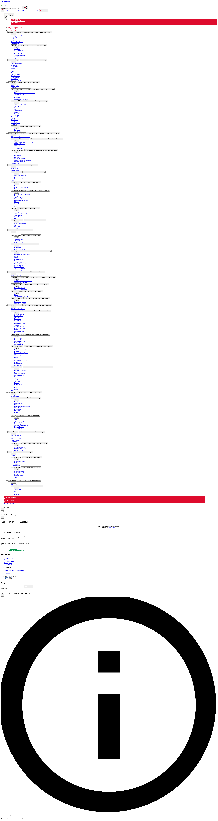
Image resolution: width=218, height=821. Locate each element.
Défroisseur (14, 441)
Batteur (16, 386)
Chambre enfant (15, 465)
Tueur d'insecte (15, 43)
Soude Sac (17, 322)
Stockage (14, 208)
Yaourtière (17, 381)
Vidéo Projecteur (15, 123)
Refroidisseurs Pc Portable (21, 200)
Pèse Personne (18, 422)
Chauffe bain (14, 56)
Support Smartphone (19, 161)
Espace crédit (7, 573)
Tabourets (17, 478)
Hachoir (16, 387)
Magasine (14, 126)
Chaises (16, 474)
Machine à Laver (15, 68)
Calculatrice (17, 203)
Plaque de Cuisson (16, 73)
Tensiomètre (17, 430)
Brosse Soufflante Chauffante (22, 406)
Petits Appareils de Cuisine (18, 309)
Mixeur (16, 389)
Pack (12, 390)
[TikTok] (8, 591)
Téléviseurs (14, 87)
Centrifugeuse (18, 365)
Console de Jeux (16, 235)
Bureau (16, 462)
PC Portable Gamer (19, 249)
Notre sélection (15, 24)
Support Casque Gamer (20, 268)
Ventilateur (14, 39)
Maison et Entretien (16, 435)
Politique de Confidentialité (11, 571)
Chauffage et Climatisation (18, 36)
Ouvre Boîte (17, 376)
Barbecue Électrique (19, 328)
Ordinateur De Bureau (20, 178)
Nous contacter (8, 564)
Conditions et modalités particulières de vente (16, 570)
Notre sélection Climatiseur (18, 21)
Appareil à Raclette (19, 331)
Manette (16, 256)
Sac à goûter (17, 226)
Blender (16, 383)
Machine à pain (18, 320)
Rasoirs (16, 412)
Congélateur (14, 66)
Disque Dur (17, 218)
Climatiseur (14, 37)
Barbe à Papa (17, 343)
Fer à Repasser (15, 440)
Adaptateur (17, 112)
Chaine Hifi (14, 121)
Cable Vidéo (17, 113)
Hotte (12, 71)
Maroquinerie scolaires (17, 220)
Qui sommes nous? (9, 558)
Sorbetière (17, 378)
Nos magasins (8, 563)
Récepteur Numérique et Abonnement (21, 89)
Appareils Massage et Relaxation (23, 421)
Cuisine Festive (15, 334)
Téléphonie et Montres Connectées (20, 137)
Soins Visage (17, 424)
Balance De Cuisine (19, 372)
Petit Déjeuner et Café (17, 346)
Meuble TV (14, 124)
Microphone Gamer (19, 265)
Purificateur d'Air (19, 450)
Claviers (16, 206)
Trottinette (17, 492)
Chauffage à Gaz (18, 50)
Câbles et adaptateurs (17, 298)
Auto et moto (15, 486)
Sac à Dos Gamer (19, 267)
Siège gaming (18, 270)
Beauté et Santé (15, 396)
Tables (16, 477)
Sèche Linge (14, 79)
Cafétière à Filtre (18, 356)
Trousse (16, 228)
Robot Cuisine (18, 384)
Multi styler (17, 407)
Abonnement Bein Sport (20, 99)
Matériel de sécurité (16, 284)
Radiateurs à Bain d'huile (21, 53)
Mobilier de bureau (16, 457)
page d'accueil (112, 527)
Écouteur (16, 157)
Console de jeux (18, 242)
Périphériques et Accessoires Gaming (21, 251)
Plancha (16, 329)
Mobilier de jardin (16, 467)
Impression (14, 182)
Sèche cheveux (18, 403)
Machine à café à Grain (20, 360)
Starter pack (17, 131)
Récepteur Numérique (20, 97)
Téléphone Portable (19, 144)
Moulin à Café (18, 362)
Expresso (16, 357)
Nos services (7, 560)
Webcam (16, 202)
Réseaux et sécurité (16, 275)
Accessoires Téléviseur (17, 101)
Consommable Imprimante (21, 187)
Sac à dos (16, 225)
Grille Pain (17, 354)
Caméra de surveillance (20, 289)
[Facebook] (2, 591)
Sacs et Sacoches (18, 197)
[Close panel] (2, 517)
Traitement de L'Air (16, 443)
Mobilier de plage (19, 472)
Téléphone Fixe (15, 163)
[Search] (25, 7)
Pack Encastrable (15, 76)
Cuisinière (13, 69)
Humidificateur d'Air (19, 448)
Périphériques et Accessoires (19, 190)
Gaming (13, 233)
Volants (16, 257)
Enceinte (13, 118)
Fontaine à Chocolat (19, 339)
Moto (15, 491)
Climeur (13, 40)
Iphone (16, 147)
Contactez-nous (16, 25)
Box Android (17, 96)
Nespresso (17, 359)
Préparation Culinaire (17, 367)
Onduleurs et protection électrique (20, 277)
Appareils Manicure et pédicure (22, 425)
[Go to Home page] (3, 5)
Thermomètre (18, 428)
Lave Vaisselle (15, 77)
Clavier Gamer (18, 260)
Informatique (14, 168)
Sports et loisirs (15, 484)
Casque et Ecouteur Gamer (21, 264)
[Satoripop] (30, 593)
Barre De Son (14, 120)
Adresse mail (4, 587)
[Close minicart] (2, 509)
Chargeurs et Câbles (19, 158)
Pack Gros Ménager (16, 80)
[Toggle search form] (2, 10)
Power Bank (17, 155)
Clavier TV (17, 107)
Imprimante (17, 189)
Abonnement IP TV (19, 94)
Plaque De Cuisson (19, 323)
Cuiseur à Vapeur (19, 326)
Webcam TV (17, 115)
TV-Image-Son (15, 86)
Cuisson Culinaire (16, 310)
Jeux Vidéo (17, 240)
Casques (16, 205)
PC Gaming (14, 244)
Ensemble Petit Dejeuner (21, 353)
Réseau (13, 291)
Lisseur (16, 404)
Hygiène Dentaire (19, 427)
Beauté (13, 398)
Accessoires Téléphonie (17, 150)
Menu (14, 34)
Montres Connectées (16, 148)
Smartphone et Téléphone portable (20, 138)
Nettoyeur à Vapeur (16, 438)
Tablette (13, 180)
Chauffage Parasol (19, 52)
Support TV (17, 109)
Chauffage (14, 45)
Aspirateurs (14, 437)
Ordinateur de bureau (17, 172)
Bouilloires (17, 351)
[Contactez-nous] (17, 551)
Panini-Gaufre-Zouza (20, 332)
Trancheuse (17, 380)
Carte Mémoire (18, 215)
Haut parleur (17, 196)
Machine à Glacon (19, 375)
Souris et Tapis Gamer (20, 262)
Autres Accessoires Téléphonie (22, 160)
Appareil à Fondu (19, 344)
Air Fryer (16, 317)
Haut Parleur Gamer (19, 259)
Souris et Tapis (18, 199)
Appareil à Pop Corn (19, 341)
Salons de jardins (18, 475)
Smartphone (17, 145)
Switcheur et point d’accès (21, 296)
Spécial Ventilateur (16, 22)
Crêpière (16, 325)
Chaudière (13, 58)
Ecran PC (17, 177)
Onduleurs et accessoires (21, 282)
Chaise (16, 464)
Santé (13, 415)
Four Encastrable (15, 74)
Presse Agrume (18, 363)
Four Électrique (18, 316)
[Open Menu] (5, 17)
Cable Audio (17, 106)
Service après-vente (9, 561)
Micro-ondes (17, 319)
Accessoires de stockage (20, 213)
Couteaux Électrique (19, 373)
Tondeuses (17, 414)
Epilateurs (17, 410)
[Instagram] (5, 591)
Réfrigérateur (14, 65)
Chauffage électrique (19, 55)
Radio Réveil (14, 117)
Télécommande (18, 110)
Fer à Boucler (18, 409)
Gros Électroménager (16, 63)
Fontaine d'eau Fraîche (17, 42)
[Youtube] (11, 591)
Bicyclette (17, 494)
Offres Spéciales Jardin (17, 19)
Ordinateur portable (16, 170)
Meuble (13, 455)
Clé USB (16, 216)
